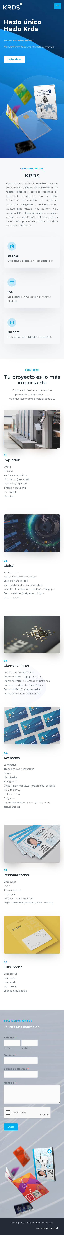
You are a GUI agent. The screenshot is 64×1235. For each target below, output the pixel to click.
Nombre (9, 1037)
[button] (14, 59)
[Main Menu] (57, 6)
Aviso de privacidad (47, 1228)
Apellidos (25, 1048)
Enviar (10, 1127)
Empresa (10, 1055)
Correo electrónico (16, 1069)
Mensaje (10, 1082)
